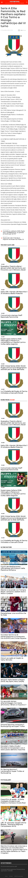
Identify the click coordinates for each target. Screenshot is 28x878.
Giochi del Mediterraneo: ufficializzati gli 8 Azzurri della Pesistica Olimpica (13, 568)
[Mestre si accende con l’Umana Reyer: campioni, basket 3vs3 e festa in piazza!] (14, 580)
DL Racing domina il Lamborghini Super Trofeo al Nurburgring (12, 771)
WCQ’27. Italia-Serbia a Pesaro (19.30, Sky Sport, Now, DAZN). (13, 680)
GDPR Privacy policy (18, 876)
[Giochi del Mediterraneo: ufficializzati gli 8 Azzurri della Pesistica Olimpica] (14, 557)
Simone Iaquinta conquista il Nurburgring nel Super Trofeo (13, 725)
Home (6, 876)
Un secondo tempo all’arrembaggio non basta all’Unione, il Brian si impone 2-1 (13, 703)
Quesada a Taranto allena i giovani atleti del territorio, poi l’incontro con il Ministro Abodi (13, 268)
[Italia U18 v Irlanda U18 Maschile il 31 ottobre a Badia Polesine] (14, 280)
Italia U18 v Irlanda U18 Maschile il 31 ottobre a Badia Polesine (14, 292)
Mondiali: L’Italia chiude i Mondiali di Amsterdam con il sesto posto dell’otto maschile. (13, 748)
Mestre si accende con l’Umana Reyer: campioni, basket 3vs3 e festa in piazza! (13, 591)
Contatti (11, 876)
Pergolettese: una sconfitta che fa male (13, 614)
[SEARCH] (26, 2)
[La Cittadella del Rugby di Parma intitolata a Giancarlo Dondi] (14, 380)
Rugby (3, 264)
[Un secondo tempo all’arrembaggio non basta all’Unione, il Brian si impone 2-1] (14, 692)
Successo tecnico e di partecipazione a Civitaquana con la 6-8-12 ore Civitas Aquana (13, 636)
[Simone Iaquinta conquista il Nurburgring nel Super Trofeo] (14, 715)
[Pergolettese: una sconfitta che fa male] (14, 604)
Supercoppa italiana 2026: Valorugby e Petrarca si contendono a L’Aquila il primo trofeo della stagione (13, 341)
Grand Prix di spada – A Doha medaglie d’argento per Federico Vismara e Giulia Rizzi (13, 801)
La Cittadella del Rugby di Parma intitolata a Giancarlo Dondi (14, 392)
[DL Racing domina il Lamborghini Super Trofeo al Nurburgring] (14, 760)
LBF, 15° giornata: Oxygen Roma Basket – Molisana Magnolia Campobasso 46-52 (13, 824)
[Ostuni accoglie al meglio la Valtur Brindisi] (14, 648)
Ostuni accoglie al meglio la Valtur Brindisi (12, 659)
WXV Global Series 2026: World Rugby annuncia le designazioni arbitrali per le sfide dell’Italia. (14, 367)
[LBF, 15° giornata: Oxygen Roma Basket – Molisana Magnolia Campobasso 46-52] (14, 813)
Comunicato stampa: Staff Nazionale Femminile (11, 316)
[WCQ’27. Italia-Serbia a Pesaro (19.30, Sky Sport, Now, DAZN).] (14, 670)
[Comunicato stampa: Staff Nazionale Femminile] (14, 304)
